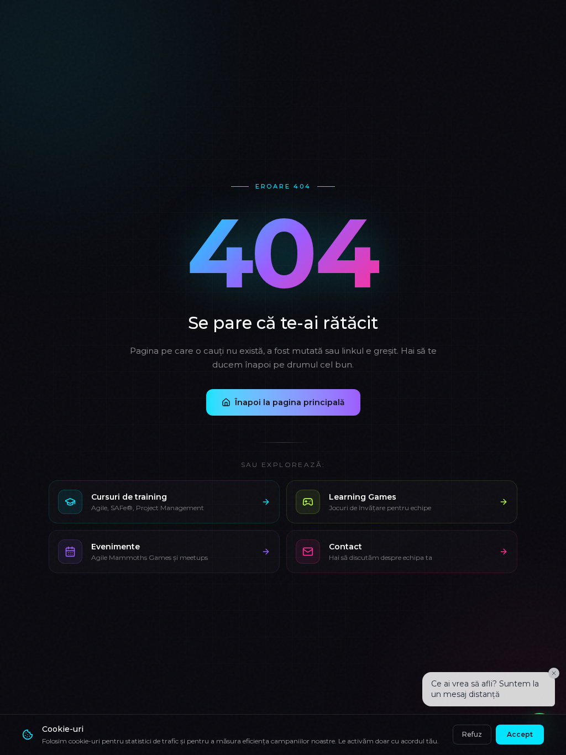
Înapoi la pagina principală (290, 402)
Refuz (472, 734)
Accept (520, 734)
